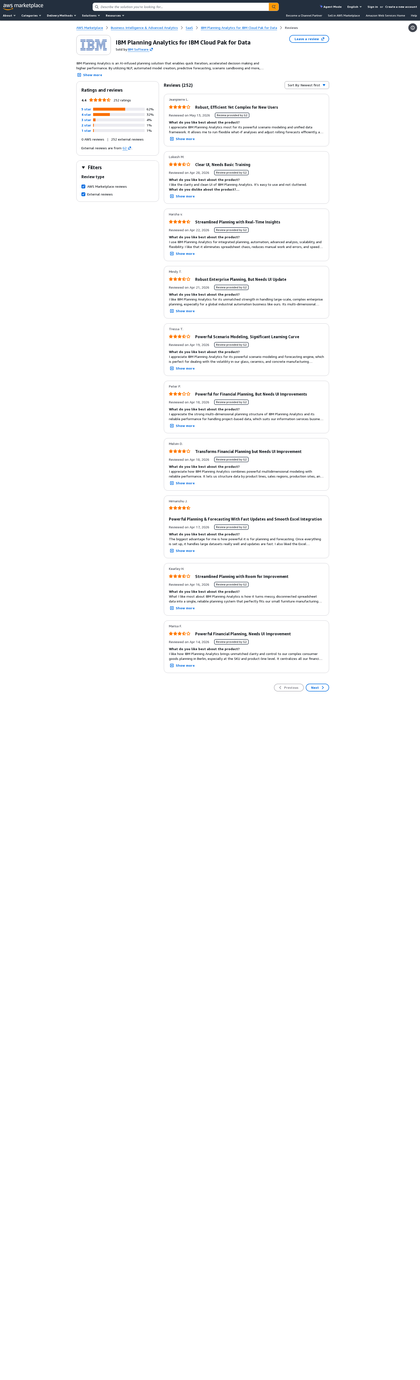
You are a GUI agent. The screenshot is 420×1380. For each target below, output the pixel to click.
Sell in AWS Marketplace (344, 15)
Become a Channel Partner (304, 15)
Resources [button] (113, 15)
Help (414, 15)
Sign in (373, 7)
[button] (86, 109)
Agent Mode (332, 7)
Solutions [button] (89, 15)
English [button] (352, 7)
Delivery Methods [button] (60, 15)
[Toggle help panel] (412, 27)
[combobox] (181, 7)
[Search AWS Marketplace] (274, 7)
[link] (291, 27)
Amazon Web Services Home (385, 15)
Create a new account (401, 7)
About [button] (7, 15)
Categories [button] (29, 15)
